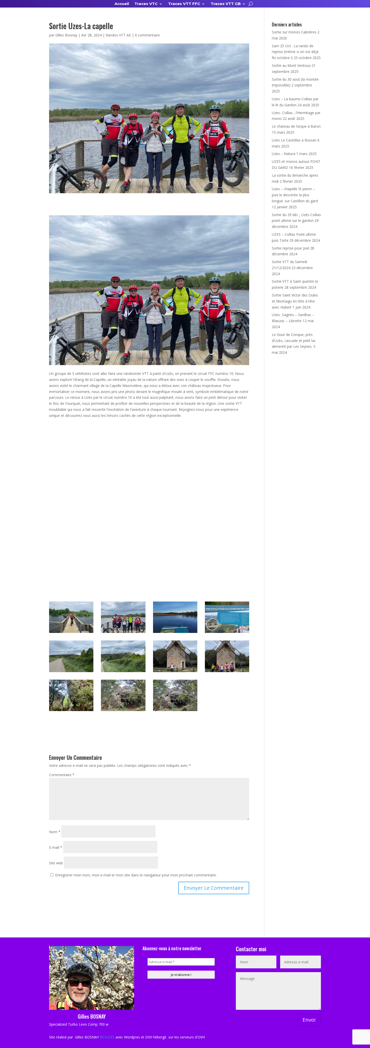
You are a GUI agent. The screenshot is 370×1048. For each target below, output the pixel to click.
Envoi (309, 1019)
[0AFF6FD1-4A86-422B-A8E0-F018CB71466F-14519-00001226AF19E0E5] (123, 711)
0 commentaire (147, 35)
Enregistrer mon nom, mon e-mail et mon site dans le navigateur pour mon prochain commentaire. (136, 875)
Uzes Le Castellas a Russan (294, 140)
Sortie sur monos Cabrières (294, 32)
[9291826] (175, 632)
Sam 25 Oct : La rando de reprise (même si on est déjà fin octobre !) (295, 51)
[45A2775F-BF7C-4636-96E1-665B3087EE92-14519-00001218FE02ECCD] (175, 672)
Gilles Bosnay (66, 35)
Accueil (122, 4)
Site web (56, 863)
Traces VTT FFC (184, 4)
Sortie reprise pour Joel (290, 248)
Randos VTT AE (118, 35)
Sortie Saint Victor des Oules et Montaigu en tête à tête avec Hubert (295, 301)
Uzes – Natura (283, 153)
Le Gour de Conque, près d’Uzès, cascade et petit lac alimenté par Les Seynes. (294, 340)
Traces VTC (146, 4)
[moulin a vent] (227, 672)
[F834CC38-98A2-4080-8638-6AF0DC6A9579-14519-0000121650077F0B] (123, 672)
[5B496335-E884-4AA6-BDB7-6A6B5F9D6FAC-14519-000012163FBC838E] (71, 672)
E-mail (55, 847)
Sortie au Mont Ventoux (291, 65)
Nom (54, 831)
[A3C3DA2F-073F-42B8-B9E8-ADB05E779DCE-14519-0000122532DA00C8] (175, 711)
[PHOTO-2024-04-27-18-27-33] (71, 711)
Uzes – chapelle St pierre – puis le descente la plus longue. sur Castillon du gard (295, 194)
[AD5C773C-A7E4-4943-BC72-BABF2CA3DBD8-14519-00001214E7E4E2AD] (227, 632)
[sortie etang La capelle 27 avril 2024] (123, 632)
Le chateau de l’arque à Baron (296, 126)
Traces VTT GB (226, 4)
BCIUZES (107, 1037)
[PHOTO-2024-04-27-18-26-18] (71, 632)
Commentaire (62, 774)
